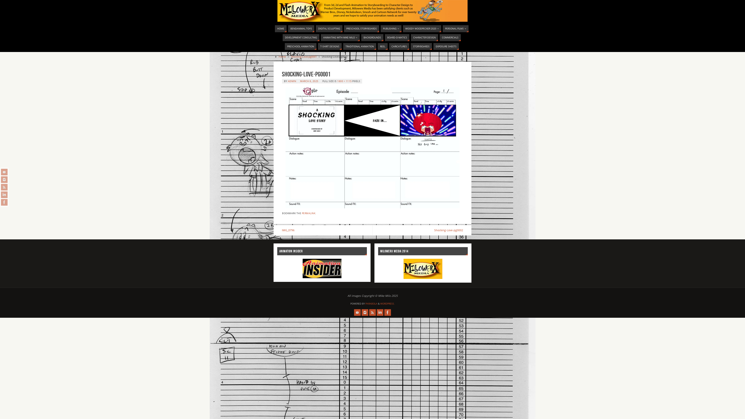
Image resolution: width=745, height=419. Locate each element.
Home (282, 56)
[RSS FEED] (4, 187)
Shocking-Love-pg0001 (304, 56)
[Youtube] (4, 172)
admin (292, 81)
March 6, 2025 (309, 81)
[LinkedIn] (4, 194)
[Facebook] (4, 202)
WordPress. (387, 303)
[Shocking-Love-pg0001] (372, 147)
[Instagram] (4, 179)
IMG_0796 (288, 230)
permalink (308, 213)
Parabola (371, 303)
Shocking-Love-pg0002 (448, 230)
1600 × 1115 (344, 81)
